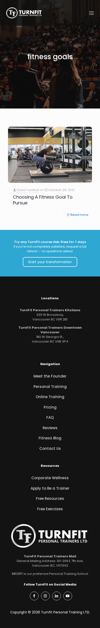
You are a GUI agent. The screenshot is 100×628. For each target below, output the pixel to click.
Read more (79, 214)
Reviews (50, 427)
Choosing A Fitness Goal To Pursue (43, 200)
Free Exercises (50, 508)
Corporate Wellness (50, 477)
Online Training (50, 396)
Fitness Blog (50, 438)
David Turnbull (28, 190)
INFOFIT (17, 573)
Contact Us (50, 448)
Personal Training (50, 386)
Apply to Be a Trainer (50, 488)
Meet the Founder (50, 376)
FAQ (50, 417)
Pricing (50, 407)
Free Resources (50, 498)
